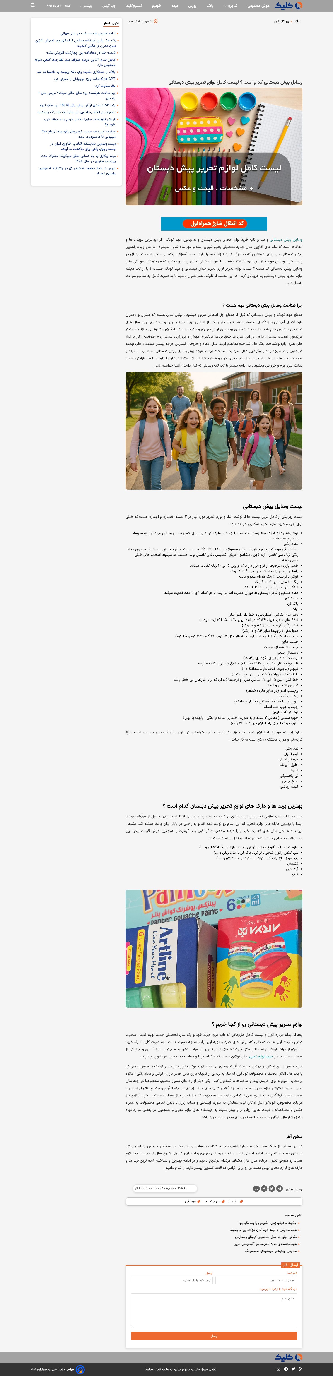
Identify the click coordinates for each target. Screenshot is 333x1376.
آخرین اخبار (111, 23)
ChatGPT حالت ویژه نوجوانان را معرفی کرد (84, 79)
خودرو (156, 6)
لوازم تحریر (212, 1201)
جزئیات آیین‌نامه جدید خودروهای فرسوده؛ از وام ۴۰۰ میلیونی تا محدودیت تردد (79, 134)
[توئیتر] (271, 1189)
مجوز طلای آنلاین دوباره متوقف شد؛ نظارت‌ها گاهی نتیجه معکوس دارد (75, 62)
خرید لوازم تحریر (261, 1056)
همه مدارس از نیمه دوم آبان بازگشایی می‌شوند (263, 1230)
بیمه (174, 6)
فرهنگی (191, 1201)
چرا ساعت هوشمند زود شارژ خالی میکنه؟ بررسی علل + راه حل (76, 96)
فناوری (232, 6)
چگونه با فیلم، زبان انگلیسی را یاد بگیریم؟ (268, 1223)
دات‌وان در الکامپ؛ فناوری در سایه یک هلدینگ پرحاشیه (76, 112)
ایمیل (209, 1273)
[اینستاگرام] (278, 1370)
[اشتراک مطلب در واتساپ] (256, 1189)
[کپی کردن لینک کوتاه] (163, 1188)
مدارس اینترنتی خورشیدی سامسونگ (271, 1251)
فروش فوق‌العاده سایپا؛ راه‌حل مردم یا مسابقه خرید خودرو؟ (79, 122)
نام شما (292, 1273)
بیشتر (87, 6)
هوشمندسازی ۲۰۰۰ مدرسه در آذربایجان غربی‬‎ (265, 1244)
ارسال (214, 1336)
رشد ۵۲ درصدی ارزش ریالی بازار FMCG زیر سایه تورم (77, 105)
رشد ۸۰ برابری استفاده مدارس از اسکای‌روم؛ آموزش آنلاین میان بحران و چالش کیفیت (75, 43)
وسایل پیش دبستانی (286, 239)
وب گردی (108, 6)
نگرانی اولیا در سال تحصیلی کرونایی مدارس (266, 1237)
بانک (210, 6)
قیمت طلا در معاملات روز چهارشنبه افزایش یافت (80, 52)
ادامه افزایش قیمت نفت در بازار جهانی (87, 33)
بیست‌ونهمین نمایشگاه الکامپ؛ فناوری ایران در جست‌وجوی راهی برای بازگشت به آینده (83, 146)
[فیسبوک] (264, 1189)
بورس (192, 6)
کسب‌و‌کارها (133, 6)
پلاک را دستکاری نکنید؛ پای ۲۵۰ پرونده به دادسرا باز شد (76, 72)
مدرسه (234, 1201)
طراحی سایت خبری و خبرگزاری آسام (52, 1369)
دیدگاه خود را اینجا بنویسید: (278, 1289)
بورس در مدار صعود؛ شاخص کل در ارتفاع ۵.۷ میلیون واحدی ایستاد (77, 171)
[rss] (300, 1369)
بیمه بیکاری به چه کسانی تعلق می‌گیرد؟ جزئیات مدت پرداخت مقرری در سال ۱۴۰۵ (78, 158)
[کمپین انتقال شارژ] (214, 224)
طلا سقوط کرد (105, 86)
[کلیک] (288, 6)
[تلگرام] (279, 1189)
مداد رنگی (291, 544)
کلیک (158, 1369)
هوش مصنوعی (259, 6)
